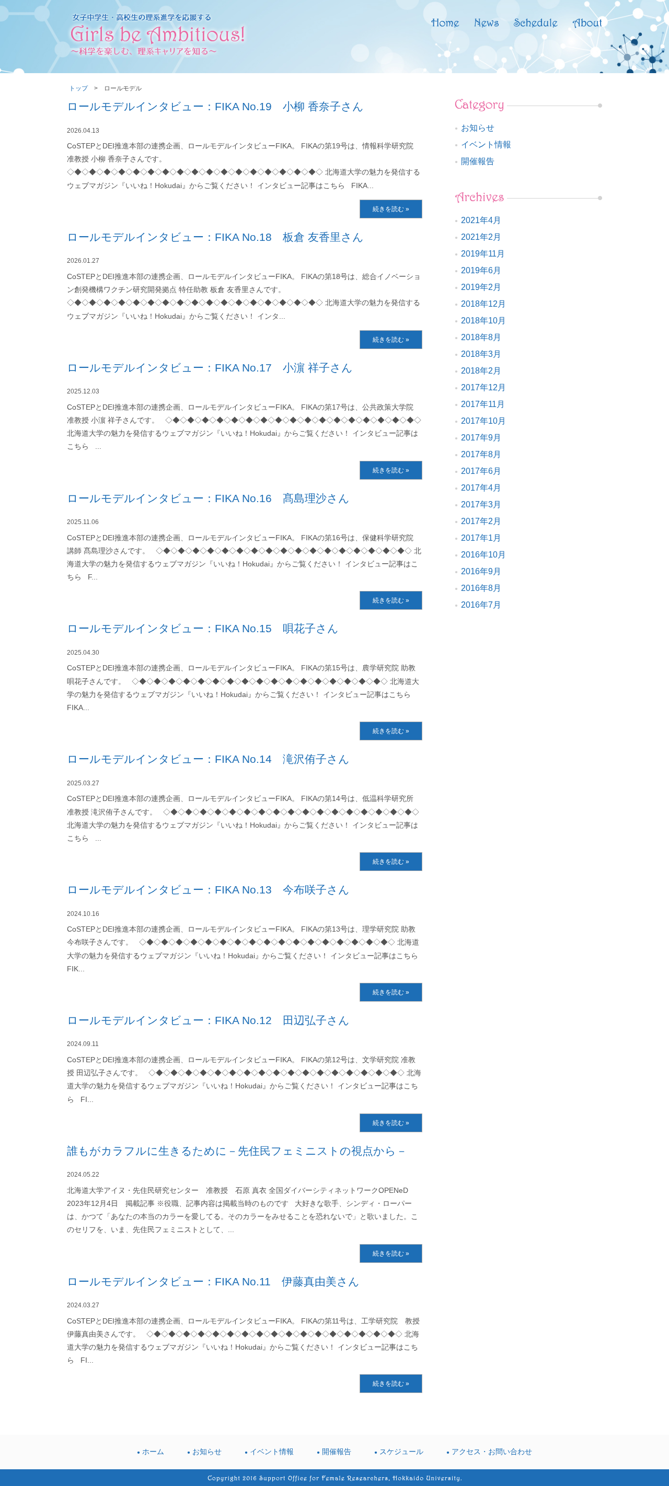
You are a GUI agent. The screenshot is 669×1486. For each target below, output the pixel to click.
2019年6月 (481, 270)
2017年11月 (483, 404)
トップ (78, 88)
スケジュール (401, 1451)
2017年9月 (481, 437)
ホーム (153, 1451)
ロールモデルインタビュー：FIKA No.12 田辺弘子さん (208, 1020)
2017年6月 (481, 471)
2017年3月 (481, 504)
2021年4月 (481, 220)
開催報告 (477, 161)
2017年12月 (483, 387)
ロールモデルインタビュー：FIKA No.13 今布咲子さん (208, 890)
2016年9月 (481, 571)
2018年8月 (481, 337)
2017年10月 (483, 420)
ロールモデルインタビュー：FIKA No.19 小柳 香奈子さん (215, 106)
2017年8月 (481, 454)
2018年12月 (483, 303)
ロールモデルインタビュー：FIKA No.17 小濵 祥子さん (210, 368)
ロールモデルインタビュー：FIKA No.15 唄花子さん (203, 628)
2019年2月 (481, 287)
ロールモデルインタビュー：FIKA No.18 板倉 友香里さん (215, 237)
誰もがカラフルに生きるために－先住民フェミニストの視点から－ (237, 1151)
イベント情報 (486, 144)
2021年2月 (481, 237)
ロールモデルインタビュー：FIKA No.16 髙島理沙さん (208, 498)
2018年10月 (483, 320)
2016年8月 (481, 588)
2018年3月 (481, 354)
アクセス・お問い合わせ (492, 1451)
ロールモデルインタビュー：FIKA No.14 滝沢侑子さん (208, 759)
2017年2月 (481, 521)
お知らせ (477, 127)
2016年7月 (481, 604)
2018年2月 (481, 370)
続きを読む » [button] (391, 209)
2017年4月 (481, 487)
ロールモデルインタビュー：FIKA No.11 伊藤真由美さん (213, 1281)
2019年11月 (483, 253)
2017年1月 (481, 537)
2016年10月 (483, 554)
